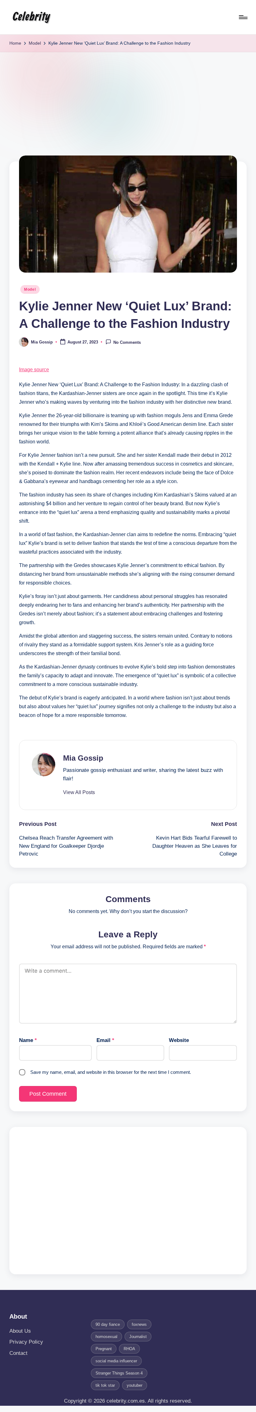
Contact (18, 1353)
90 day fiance (108, 1324)
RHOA (129, 1348)
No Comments (127, 342)
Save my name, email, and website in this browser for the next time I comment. (110, 1072)
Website (179, 1040)
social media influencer (116, 1361)
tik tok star (105, 1385)
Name (28, 1040)
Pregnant (104, 1348)
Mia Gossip (83, 758)
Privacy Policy (26, 1342)
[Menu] (243, 17)
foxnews (139, 1324)
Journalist (138, 1336)
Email (105, 1040)
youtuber (134, 1385)
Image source (34, 369)
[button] (79, 792)
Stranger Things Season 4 (119, 1373)
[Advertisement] (128, 99)
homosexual (106, 1336)
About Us (20, 1331)
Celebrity (31, 17)
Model (30, 289)
